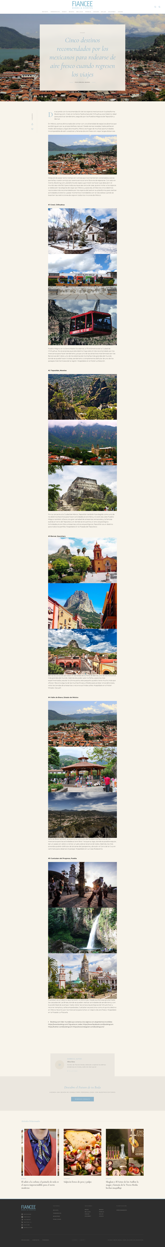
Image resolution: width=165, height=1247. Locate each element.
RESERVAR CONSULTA (82, 1099)
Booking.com (59, 114)
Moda (64, 11)
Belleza (79, 11)
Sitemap (74, 1240)
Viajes (120, 11)
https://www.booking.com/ (58, 1024)
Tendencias (55, 11)
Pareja (88, 11)
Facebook (27, 1219)
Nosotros (56, 1216)
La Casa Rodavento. (95, 849)
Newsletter (28, 1227)
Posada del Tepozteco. (88, 527)
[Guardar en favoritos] (32, 129)
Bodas (71, 11)
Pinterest (27, 1217)
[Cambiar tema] (159, 7)
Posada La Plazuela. (60, 1012)
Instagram (27, 1214)
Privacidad (25, 1240)
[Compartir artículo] (32, 124)
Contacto (35, 1240)
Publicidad (57, 1219)
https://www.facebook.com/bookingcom (98, 1024)
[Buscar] (155, 7)
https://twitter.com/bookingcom (60, 1027)
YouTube (27, 1225)
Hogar (96, 11)
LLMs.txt (82, 1240)
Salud (103, 11)
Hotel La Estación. (98, 361)
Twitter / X (27, 1222)
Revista (45, 11)
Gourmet (112, 11)
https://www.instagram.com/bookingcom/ (88, 1027)
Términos (45, 1240)
